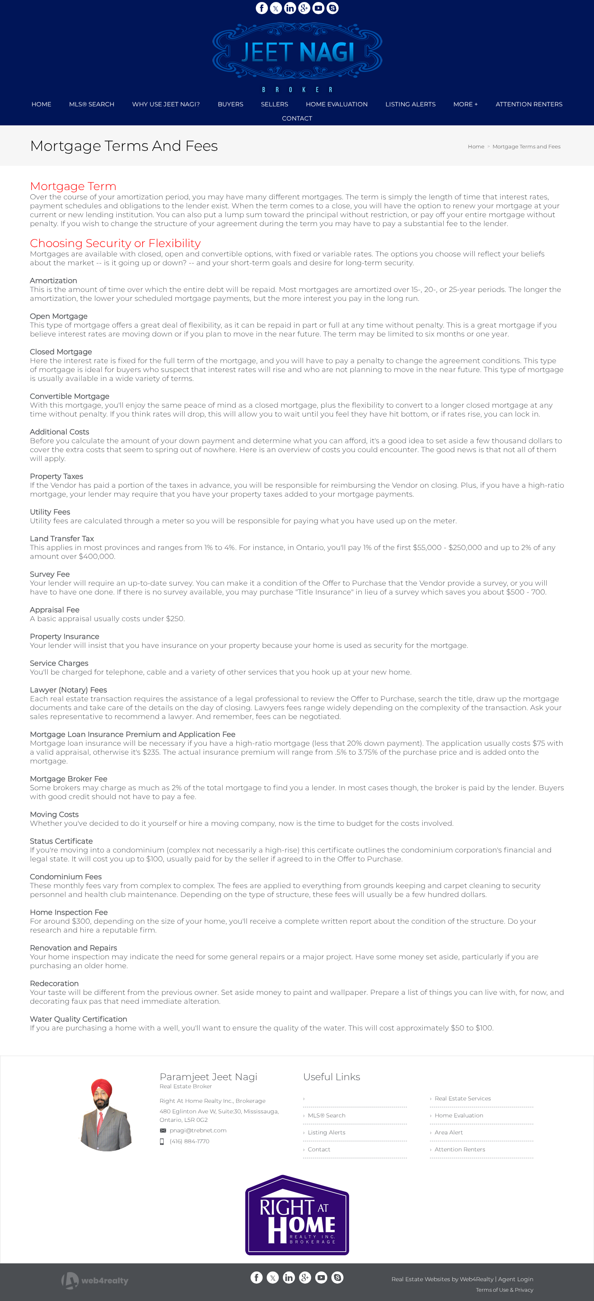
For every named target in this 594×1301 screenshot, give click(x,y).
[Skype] (332, 8)
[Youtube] (318, 8)
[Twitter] (276, 8)
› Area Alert (446, 1132)
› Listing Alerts (324, 1132)
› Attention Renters (457, 1149)
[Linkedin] (290, 8)
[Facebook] (262, 8)
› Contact (317, 1149)
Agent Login (515, 1279)
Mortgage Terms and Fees (526, 146)
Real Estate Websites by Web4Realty (442, 1279)
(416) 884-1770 (189, 1141)
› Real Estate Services (460, 1098)
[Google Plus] (304, 8)
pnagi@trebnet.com (198, 1130)
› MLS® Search (324, 1115)
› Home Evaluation (456, 1115)
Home (476, 146)
